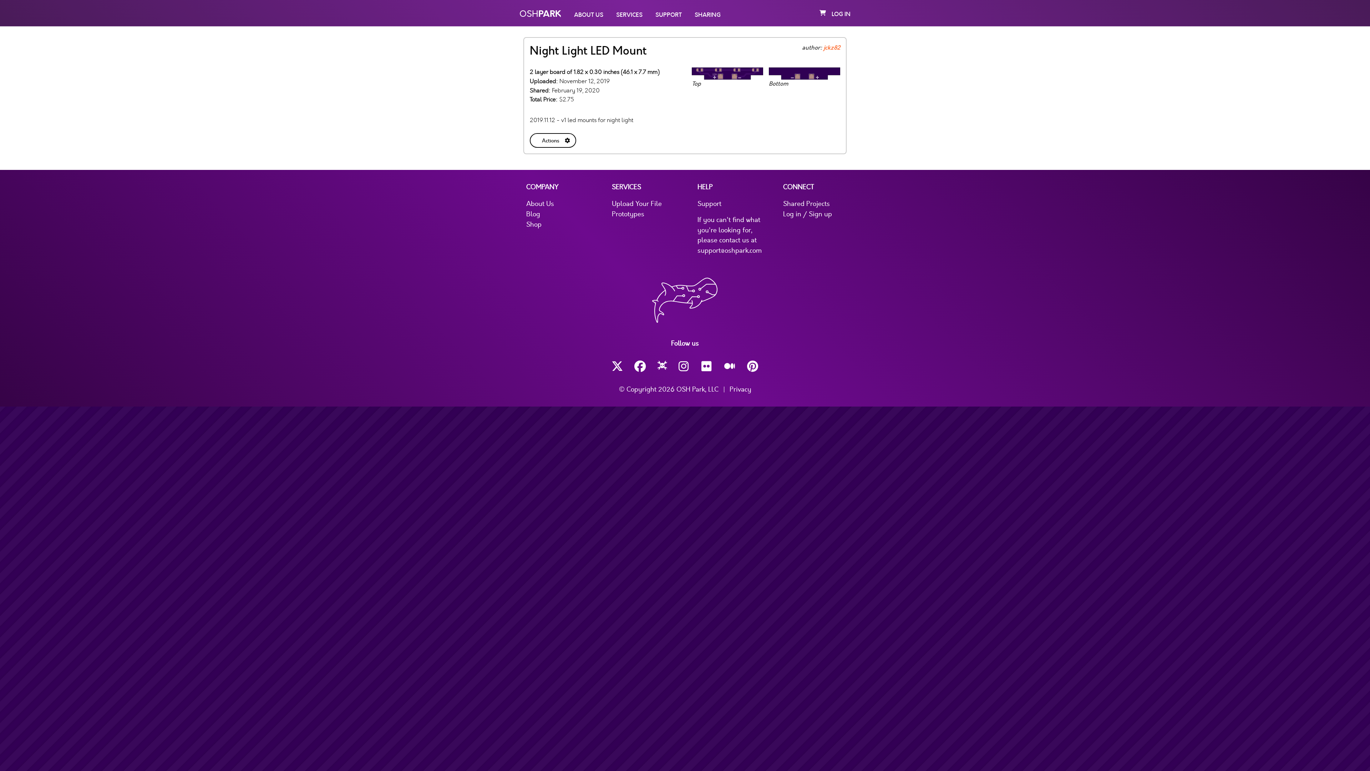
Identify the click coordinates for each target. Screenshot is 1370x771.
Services (629, 15)
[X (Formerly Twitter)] (617, 366)
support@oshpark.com (729, 250)
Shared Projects (806, 204)
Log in (841, 14)
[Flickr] (707, 366)
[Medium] (730, 366)
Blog (533, 214)
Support (668, 15)
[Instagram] (684, 366)
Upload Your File (637, 204)
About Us (588, 15)
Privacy (740, 389)
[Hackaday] (662, 367)
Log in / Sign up (807, 214)
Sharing (708, 15)
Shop (534, 224)
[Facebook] (640, 366)
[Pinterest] (752, 366)
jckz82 (831, 48)
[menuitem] (554, 139)
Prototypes (628, 214)
